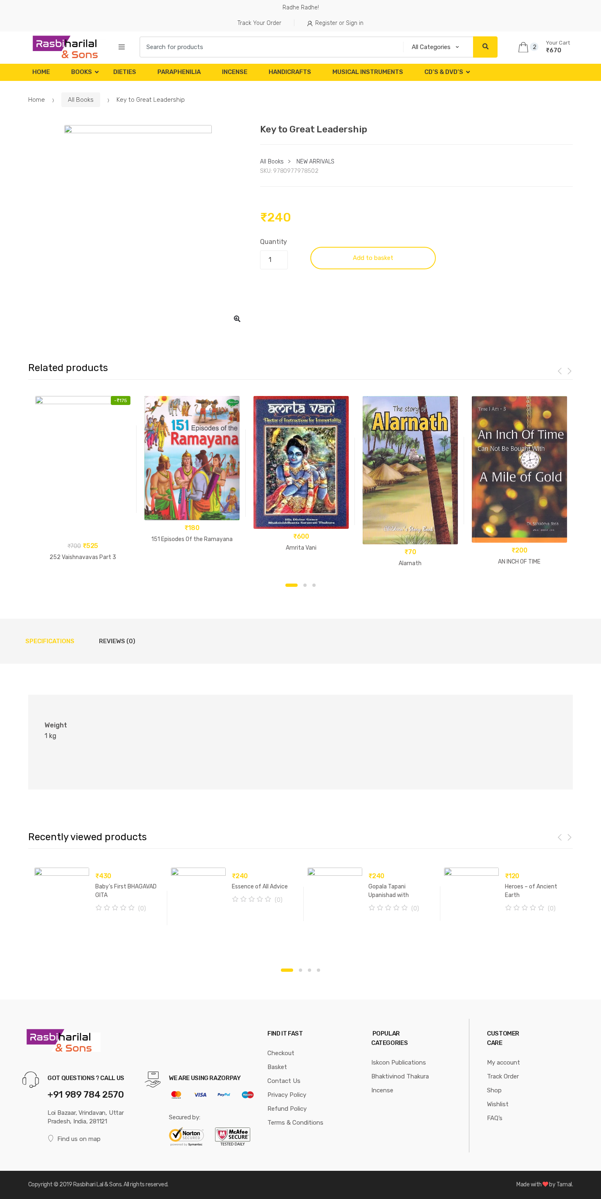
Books (81, 72)
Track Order (503, 1076)
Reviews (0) (117, 641)
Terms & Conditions (295, 1122)
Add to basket (373, 258)
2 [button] (305, 585)
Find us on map (79, 1139)
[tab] (49, 641)
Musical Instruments (367, 72)
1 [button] (291, 585)
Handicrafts (290, 72)
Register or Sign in (339, 23)
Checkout (280, 1053)
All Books (81, 99)
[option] (138, 227)
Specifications (49, 641)
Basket (277, 1067)
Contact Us (283, 1081)
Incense (234, 72)
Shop (494, 1090)
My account (503, 1062)
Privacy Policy (286, 1094)
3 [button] (314, 585)
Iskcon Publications (398, 1062)
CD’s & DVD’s (443, 72)
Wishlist (498, 1104)
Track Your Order (259, 23)
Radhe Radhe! (301, 7)
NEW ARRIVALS (315, 161)
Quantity (273, 242)
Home (41, 72)
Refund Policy (287, 1108)
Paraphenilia (179, 72)
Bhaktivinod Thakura (400, 1076)
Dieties (124, 72)
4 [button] (318, 970)
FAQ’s (494, 1118)
